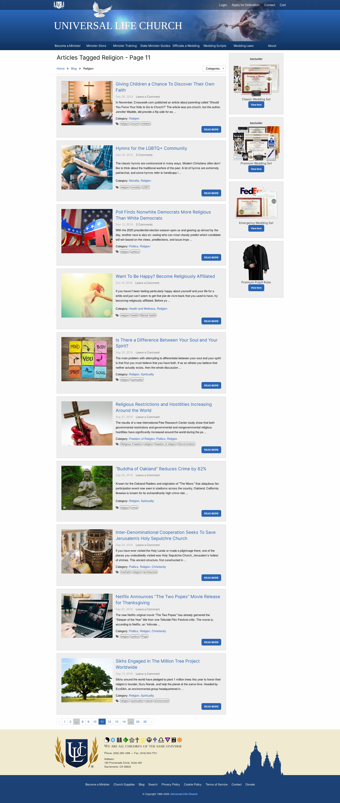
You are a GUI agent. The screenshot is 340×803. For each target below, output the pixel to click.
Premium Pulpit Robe (256, 282)
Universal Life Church (118, 25)
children (145, 123)
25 (145, 721)
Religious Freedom (131, 444)
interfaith (126, 572)
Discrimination (186, 444)
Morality (134, 180)
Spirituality (147, 374)
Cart (283, 5)
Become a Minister (97, 784)
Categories (215, 68)
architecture (150, 572)
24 (137, 721)
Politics (133, 246)
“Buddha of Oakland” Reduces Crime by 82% (161, 468)
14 (124, 721)
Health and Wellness (142, 308)
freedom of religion (165, 444)
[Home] (59, 5)
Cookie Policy (193, 784)
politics (135, 251)
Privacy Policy (171, 784)
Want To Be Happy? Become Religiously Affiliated (165, 276)
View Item (256, 104)
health (134, 315)
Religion (134, 118)
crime (134, 507)
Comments (144, 155)
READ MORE (211, 129)
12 (109, 721)
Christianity (159, 566)
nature (148, 701)
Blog (141, 784)
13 (116, 721)
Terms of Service (217, 784)
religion (125, 123)
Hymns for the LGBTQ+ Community (151, 148)
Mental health (148, 315)
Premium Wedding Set (256, 163)
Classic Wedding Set (256, 99)
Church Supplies (124, 784)
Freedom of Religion (142, 438)
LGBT (146, 187)
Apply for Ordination (246, 5)
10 (94, 721)
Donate (250, 784)
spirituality (137, 379)
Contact (269, 5)
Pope (145, 636)
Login (223, 5)
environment (162, 701)
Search (153, 784)
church (135, 123)
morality (135, 187)
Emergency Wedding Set (256, 223)
